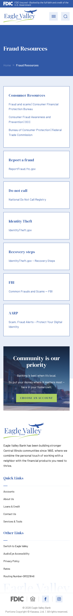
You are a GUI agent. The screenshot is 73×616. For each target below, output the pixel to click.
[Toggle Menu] (54, 16)
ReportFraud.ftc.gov (22, 169)
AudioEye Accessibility (16, 553)
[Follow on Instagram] (59, 599)
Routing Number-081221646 (18, 576)
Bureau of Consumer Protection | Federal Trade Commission (35, 132)
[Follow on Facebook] (45, 599)
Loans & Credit (11, 506)
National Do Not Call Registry (27, 199)
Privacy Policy (11, 561)
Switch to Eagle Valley (15, 546)
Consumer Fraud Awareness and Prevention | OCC (30, 119)
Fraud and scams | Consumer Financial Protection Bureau (33, 106)
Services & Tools (12, 521)
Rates (6, 568)
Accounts (8, 491)
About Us (8, 498)
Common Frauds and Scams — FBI (31, 291)
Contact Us (9, 513)
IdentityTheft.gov (20, 230)
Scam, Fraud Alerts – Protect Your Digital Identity (35, 324)
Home (7, 65)
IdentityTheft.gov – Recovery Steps (32, 260)
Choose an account (36, 398)
